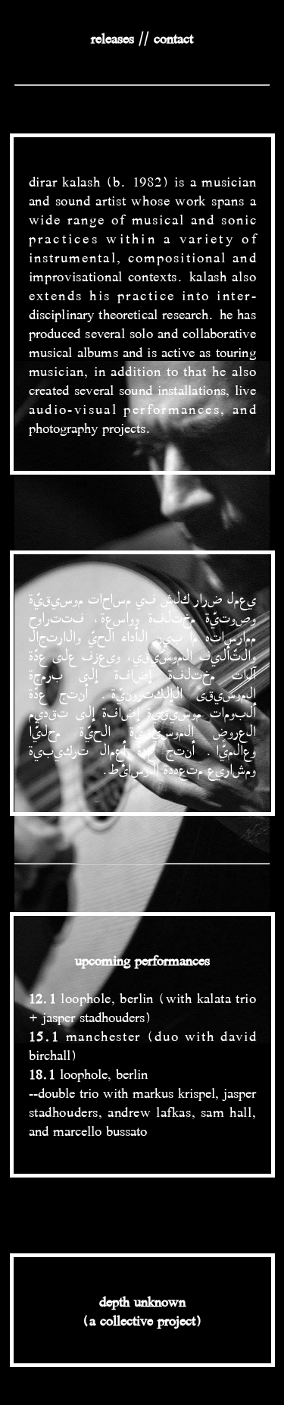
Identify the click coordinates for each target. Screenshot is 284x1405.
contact (173, 37)
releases (112, 37)
